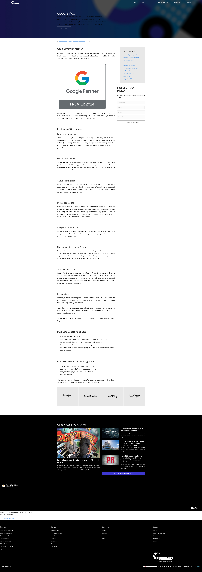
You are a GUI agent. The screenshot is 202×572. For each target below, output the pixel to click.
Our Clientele (54, 541)
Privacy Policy (156, 538)
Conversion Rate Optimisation (7, 536)
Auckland (104, 530)
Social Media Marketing (130, 68)
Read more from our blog (123, 473)
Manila (103, 538)
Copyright (155, 536)
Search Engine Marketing (79, 41)
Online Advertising (129, 71)
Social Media (177, 2)
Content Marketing (163, 2)
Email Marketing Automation (6, 546)
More (188, 2)
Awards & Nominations (56, 533)
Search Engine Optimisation (132, 55)
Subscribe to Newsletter (159, 533)
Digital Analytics (128, 79)
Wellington (104, 533)
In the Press (54, 536)
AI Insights (180, 566)
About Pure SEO (55, 530)
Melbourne (104, 536)
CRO (151, 2)
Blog (52, 543)
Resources (186, 566)
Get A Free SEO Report (132, 122)
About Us (172, 566)
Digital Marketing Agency (65, 41)
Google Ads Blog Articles (71, 424)
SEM (143, 2)
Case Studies (54, 546)
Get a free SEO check (8, 518)
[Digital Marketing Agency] (15, 2)
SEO (135, 2)
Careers (53, 549)
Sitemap (155, 541)
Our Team (53, 538)
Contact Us (155, 530)
